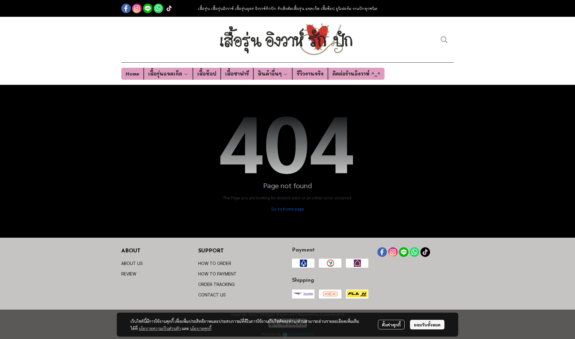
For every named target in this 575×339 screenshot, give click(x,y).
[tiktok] (169, 8)
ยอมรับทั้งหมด (427, 324)
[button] (444, 39)
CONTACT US (212, 294)
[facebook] (126, 8)
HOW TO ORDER (214, 263)
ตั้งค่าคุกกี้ (391, 324)
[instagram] (137, 8)
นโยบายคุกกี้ (200, 328)
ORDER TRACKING (216, 284)
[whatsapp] (158, 8)
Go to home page (287, 208)
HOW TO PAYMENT (217, 273)
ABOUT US (132, 263)
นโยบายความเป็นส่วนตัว (160, 328)
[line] (147, 8)
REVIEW (128, 273)
